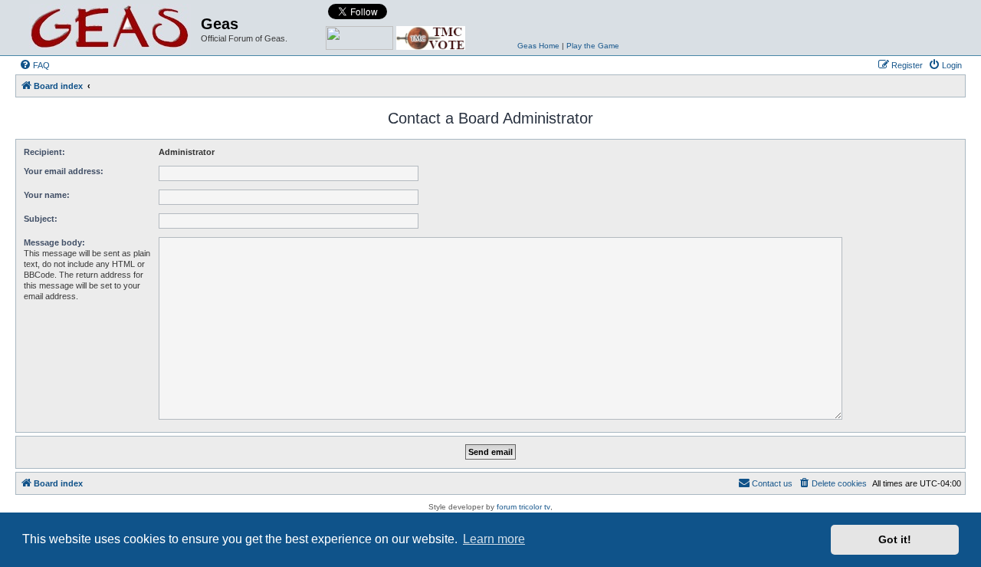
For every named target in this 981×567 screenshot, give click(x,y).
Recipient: (44, 152)
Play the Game (592, 45)
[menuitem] (34, 65)
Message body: (54, 242)
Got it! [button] (894, 539)
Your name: (47, 194)
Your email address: (63, 171)
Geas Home (538, 45)
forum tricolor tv (523, 507)
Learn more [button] (494, 539)
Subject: (40, 218)
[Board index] (110, 27)
